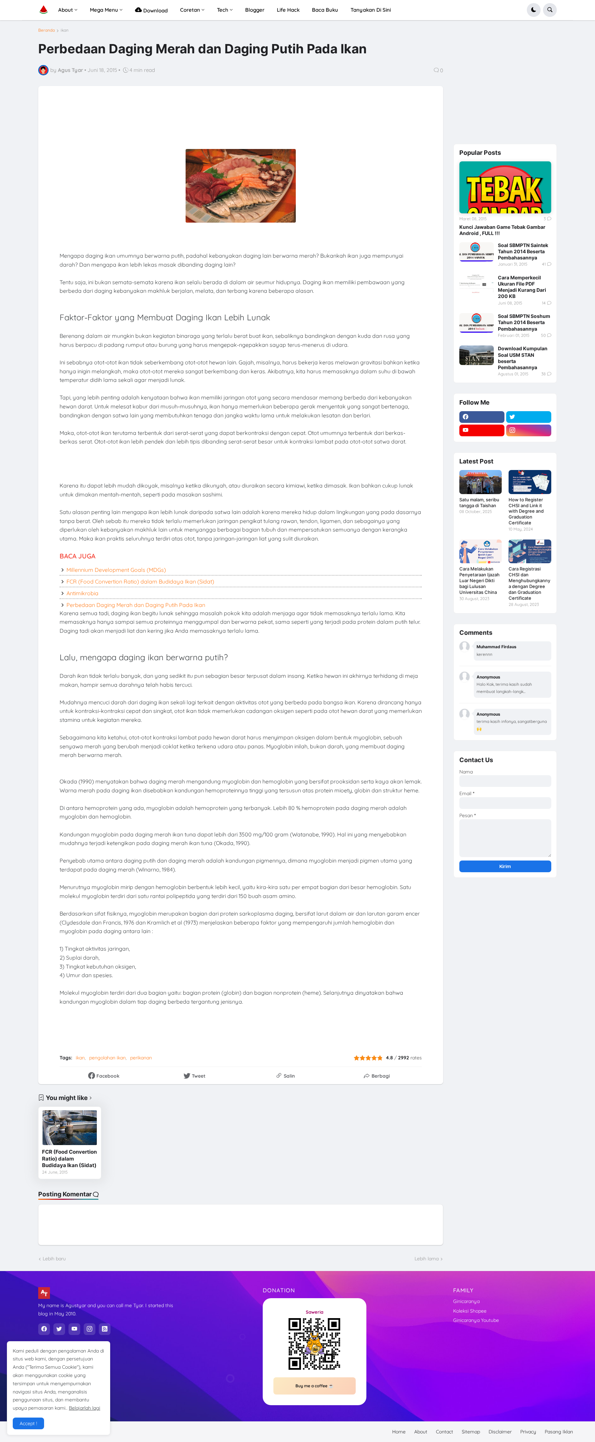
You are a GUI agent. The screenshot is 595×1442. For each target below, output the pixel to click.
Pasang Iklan (559, 1432)
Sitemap (471, 1432)
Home (399, 1432)
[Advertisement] (214, 122)
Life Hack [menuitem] (288, 10)
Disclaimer (500, 1432)
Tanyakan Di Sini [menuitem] (371, 10)
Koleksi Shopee (470, 1311)
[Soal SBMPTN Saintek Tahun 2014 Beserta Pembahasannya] (476, 251)
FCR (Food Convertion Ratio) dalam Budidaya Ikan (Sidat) (140, 581)
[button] (534, 10)
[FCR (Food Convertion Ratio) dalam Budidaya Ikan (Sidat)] (69, 1127)
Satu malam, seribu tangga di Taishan (479, 502)
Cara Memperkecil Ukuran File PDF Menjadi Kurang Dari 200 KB (522, 287)
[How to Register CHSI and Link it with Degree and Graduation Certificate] (530, 482)
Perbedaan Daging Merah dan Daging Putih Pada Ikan (135, 604)
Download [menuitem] (155, 10)
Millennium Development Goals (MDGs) (116, 569)
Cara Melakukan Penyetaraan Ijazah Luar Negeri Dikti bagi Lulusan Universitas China (479, 580)
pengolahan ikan (107, 1058)
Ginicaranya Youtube (476, 1320)
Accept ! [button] (28, 1423)
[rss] (105, 1329)
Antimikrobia (82, 593)
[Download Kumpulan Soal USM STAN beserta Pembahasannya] (476, 355)
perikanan (141, 1058)
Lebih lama (427, 1259)
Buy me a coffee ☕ (314, 1385)
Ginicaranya (466, 1301)
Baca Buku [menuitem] (325, 10)
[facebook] (481, 417)
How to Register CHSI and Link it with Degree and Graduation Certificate (526, 511)
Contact (444, 1432)
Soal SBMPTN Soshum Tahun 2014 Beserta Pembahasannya (524, 322)
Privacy (528, 1432)
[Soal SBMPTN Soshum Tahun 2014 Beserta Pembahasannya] (476, 322)
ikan (65, 30)
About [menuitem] (65, 10)
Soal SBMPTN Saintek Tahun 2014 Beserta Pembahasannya (523, 251)
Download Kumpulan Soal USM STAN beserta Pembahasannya (522, 357)
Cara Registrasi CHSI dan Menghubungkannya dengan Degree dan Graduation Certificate (529, 583)
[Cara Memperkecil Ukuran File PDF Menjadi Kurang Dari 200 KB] (476, 284)
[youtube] (481, 430)
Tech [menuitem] (222, 10)
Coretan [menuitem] (190, 10)
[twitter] (528, 417)
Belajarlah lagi (84, 1408)
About (420, 1432)
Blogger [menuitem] (254, 10)
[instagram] (528, 430)
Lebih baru (54, 1259)
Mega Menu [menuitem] (104, 10)
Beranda (46, 30)
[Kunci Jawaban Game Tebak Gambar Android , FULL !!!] (505, 187)
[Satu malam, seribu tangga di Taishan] (480, 482)
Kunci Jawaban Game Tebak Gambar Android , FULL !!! (502, 230)
